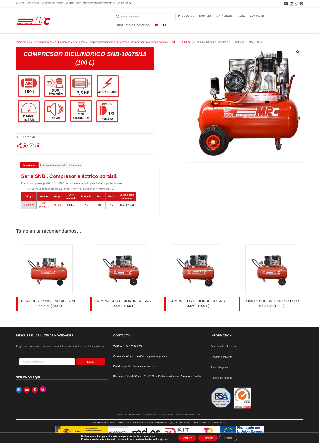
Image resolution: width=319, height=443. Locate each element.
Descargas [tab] (75, 165)
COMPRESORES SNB (182, 42)
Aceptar (187, 437)
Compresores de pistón (72, 42)
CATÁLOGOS (225, 15)
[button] (298, 52)
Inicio (19, 42)
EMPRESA (205, 15)
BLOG (241, 15)
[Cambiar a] (156, 24)
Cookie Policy (167, 414)
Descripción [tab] (29, 165)
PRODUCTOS (186, 15)
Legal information (152, 414)
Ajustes (228, 437)
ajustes (164, 439)
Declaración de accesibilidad (188, 414)
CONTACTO (257, 15)
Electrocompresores (44, 42)
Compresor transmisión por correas (108, 42)
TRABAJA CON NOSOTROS (133, 24)
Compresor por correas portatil (149, 42)
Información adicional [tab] (52, 165)
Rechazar (208, 437)
